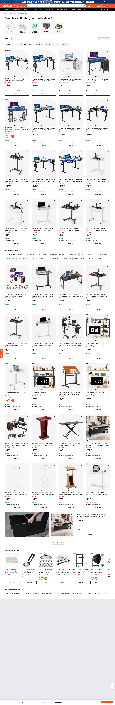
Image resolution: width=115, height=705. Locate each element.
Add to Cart (17, 94)
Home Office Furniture (18, 13)
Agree (107, 702)
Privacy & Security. (58, 702)
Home (6, 13)
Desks (25, 13)
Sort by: (101, 39)
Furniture (10, 13)
